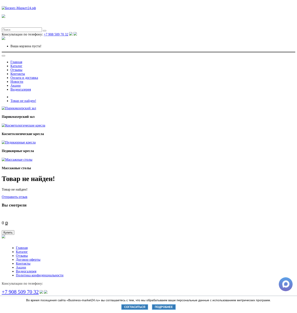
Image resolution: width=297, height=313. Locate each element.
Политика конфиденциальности (39, 275)
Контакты (17, 74)
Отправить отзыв (14, 197)
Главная (16, 62)
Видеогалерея (20, 89)
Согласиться (134, 307)
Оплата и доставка (24, 78)
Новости (16, 81)
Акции (15, 85)
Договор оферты (28, 259)
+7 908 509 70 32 (56, 34)
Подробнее (164, 307)
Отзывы (16, 70)
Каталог (16, 66)
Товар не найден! (23, 101)
